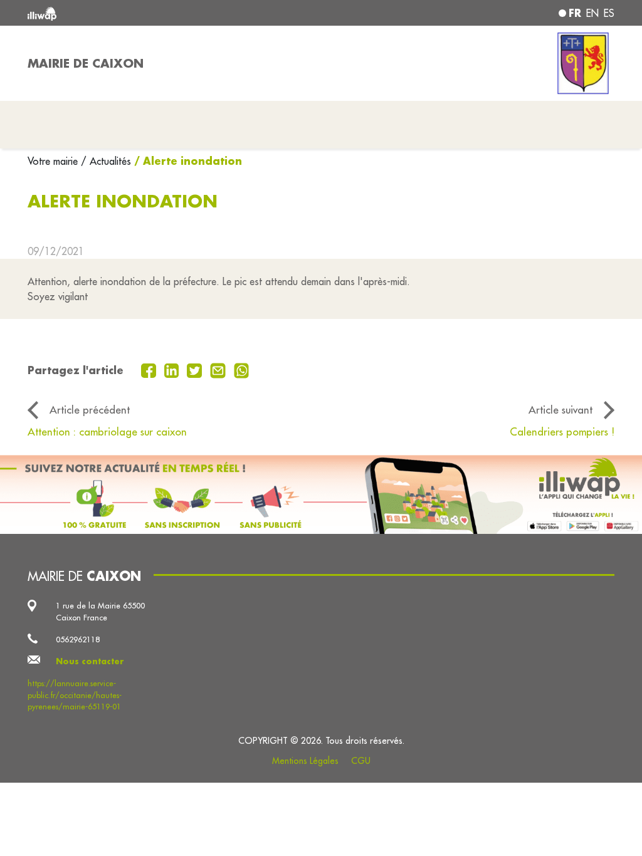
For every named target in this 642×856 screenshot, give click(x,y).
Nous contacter (90, 661)
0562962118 (78, 639)
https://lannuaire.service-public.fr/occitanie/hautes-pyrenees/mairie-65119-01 (75, 695)
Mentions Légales (305, 760)
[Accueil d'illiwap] (145, 13)
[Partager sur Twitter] (196, 369)
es (609, 13)
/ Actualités (106, 161)
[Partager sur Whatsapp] (241, 369)
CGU (361, 760)
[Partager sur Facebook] (150, 369)
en (592, 13)
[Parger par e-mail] (219, 369)
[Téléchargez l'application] (321, 495)
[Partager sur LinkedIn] (173, 369)
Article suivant (560, 409)
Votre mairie (54, 161)
